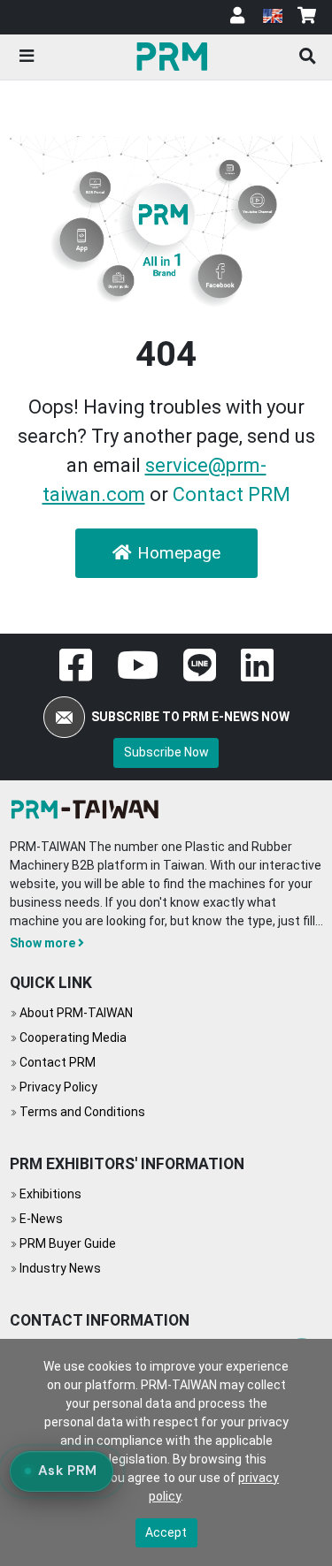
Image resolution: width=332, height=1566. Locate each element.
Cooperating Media (73, 1037)
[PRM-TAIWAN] (174, 56)
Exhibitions (50, 1194)
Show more (42, 943)
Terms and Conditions (82, 1112)
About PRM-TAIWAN (76, 1013)
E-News (41, 1219)
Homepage (178, 553)
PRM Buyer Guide (67, 1243)
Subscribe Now (166, 752)
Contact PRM (231, 494)
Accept (166, 1532)
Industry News (60, 1268)
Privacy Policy (58, 1087)
